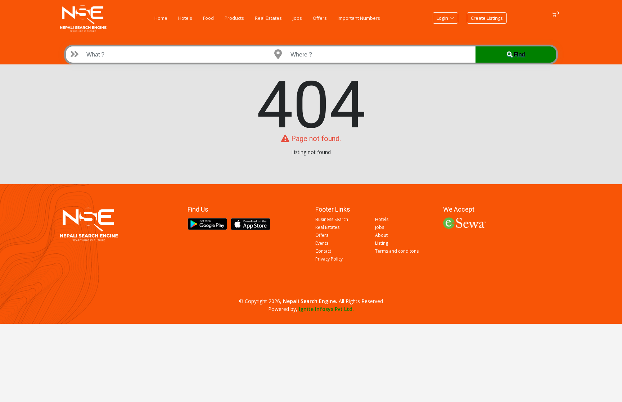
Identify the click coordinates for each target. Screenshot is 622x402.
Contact (323, 251)
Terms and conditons (397, 251)
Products (234, 18)
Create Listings (487, 18)
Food (208, 18)
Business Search (331, 219)
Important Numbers (359, 18)
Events (321, 243)
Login (442, 18)
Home (160, 18)
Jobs (297, 18)
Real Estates (268, 18)
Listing (381, 243)
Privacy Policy (329, 259)
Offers (320, 18)
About (381, 235)
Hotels (185, 18)
